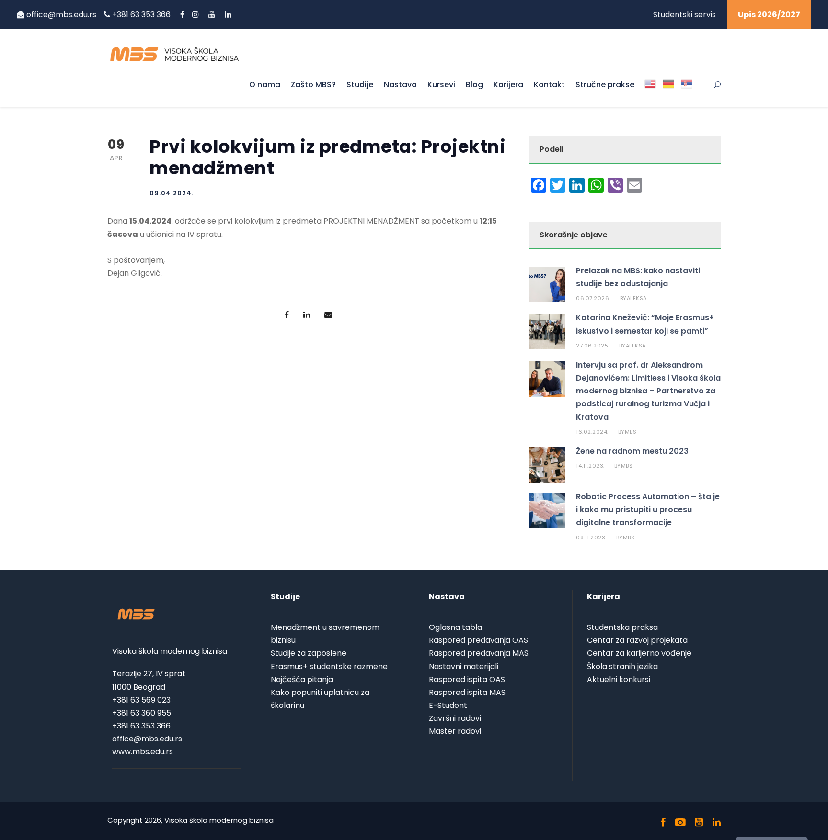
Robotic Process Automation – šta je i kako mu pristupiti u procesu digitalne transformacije (648, 509)
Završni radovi (455, 718)
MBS (631, 432)
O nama (264, 84)
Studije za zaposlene (308, 653)
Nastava (400, 84)
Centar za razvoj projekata (637, 640)
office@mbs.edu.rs (61, 14)
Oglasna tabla (455, 627)
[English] (650, 92)
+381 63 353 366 (142, 14)
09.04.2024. (172, 193)
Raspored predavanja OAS (478, 640)
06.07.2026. (593, 298)
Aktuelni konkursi (618, 679)
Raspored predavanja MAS (479, 653)
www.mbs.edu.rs (142, 751)
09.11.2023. (591, 537)
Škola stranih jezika (622, 666)
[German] (668, 92)
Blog (474, 84)
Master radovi (455, 731)
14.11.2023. (590, 466)
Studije (359, 84)
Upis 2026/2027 (769, 14)
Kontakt (549, 84)
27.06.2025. (593, 345)
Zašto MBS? (313, 84)
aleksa (637, 298)
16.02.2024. (592, 432)
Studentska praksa (622, 627)
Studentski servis (684, 14)
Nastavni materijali (463, 666)
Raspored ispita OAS (467, 679)
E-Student (448, 705)
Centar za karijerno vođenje (639, 653)
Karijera (508, 84)
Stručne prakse (604, 84)
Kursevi (441, 84)
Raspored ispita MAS (467, 692)
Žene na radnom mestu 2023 (632, 451)
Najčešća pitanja (302, 679)
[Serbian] (686, 92)
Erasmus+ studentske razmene (329, 666)
